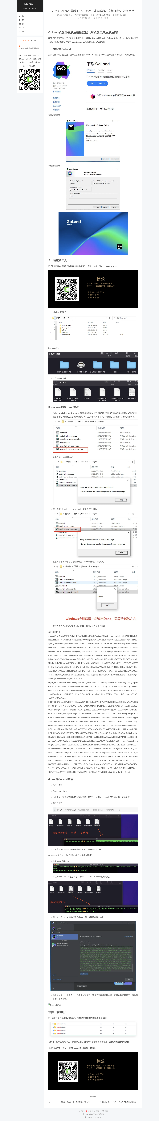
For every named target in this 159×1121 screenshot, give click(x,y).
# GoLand (93, 1096)
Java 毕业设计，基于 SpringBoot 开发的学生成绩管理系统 (116, 1102)
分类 (23, 24)
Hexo (86, 1114)
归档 (23, 28)
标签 (23, 20)
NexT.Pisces (94, 1114)
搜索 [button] (23, 32)
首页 (23, 16)
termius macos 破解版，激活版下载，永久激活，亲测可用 (70, 1102)
